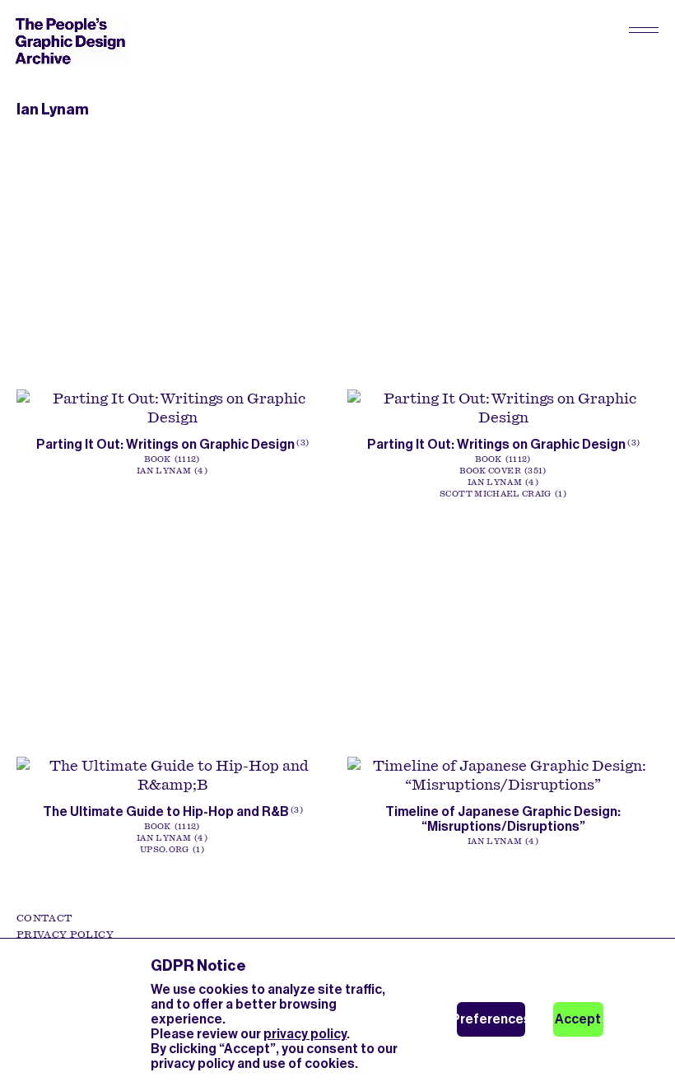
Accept (578, 1019)
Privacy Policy (65, 934)
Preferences (491, 1019)
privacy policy (305, 1034)
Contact (44, 918)
